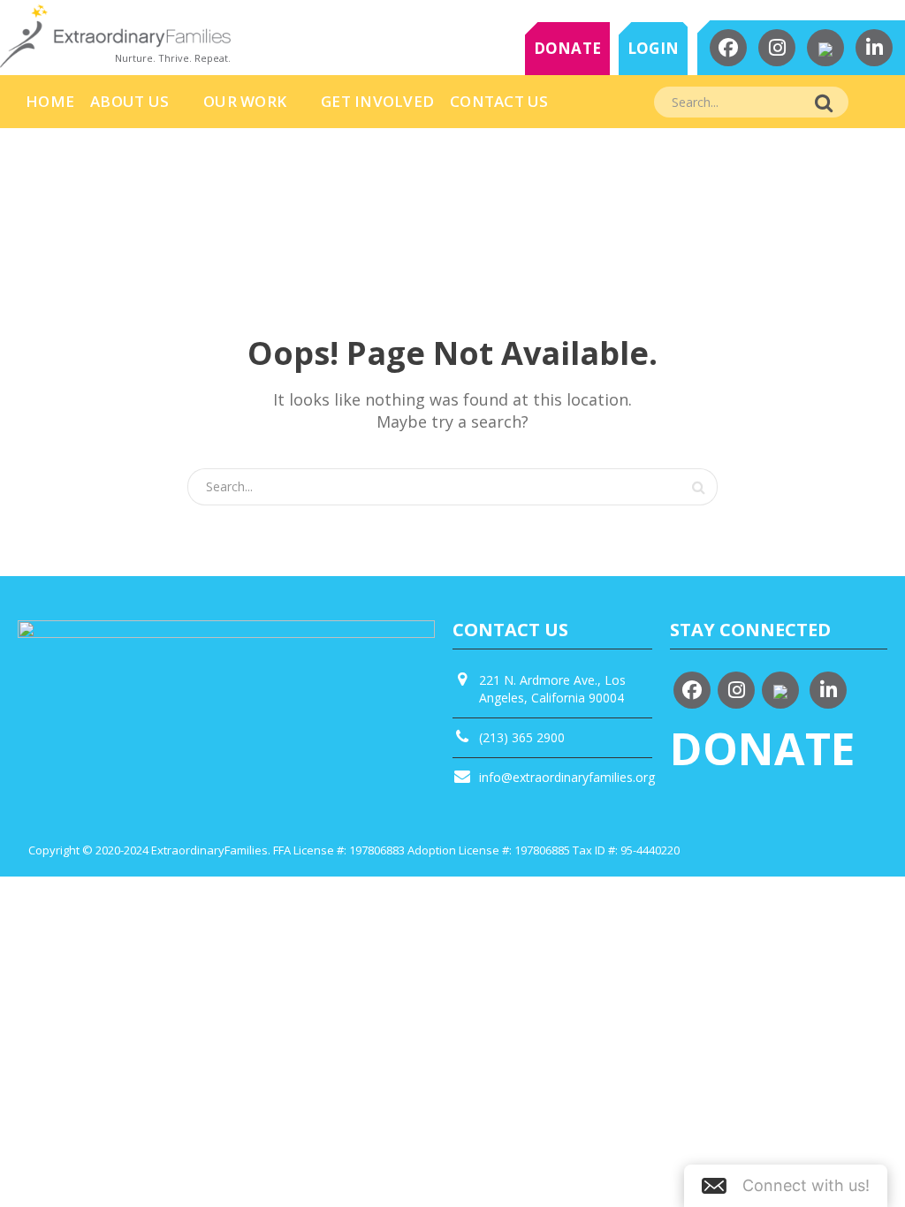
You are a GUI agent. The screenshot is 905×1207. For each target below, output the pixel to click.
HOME (50, 101)
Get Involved (377, 101)
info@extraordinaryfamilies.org (567, 777)
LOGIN (653, 48)
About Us (129, 101)
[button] (786, 1186)
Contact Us (499, 101)
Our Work (244, 101)
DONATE (568, 48)
